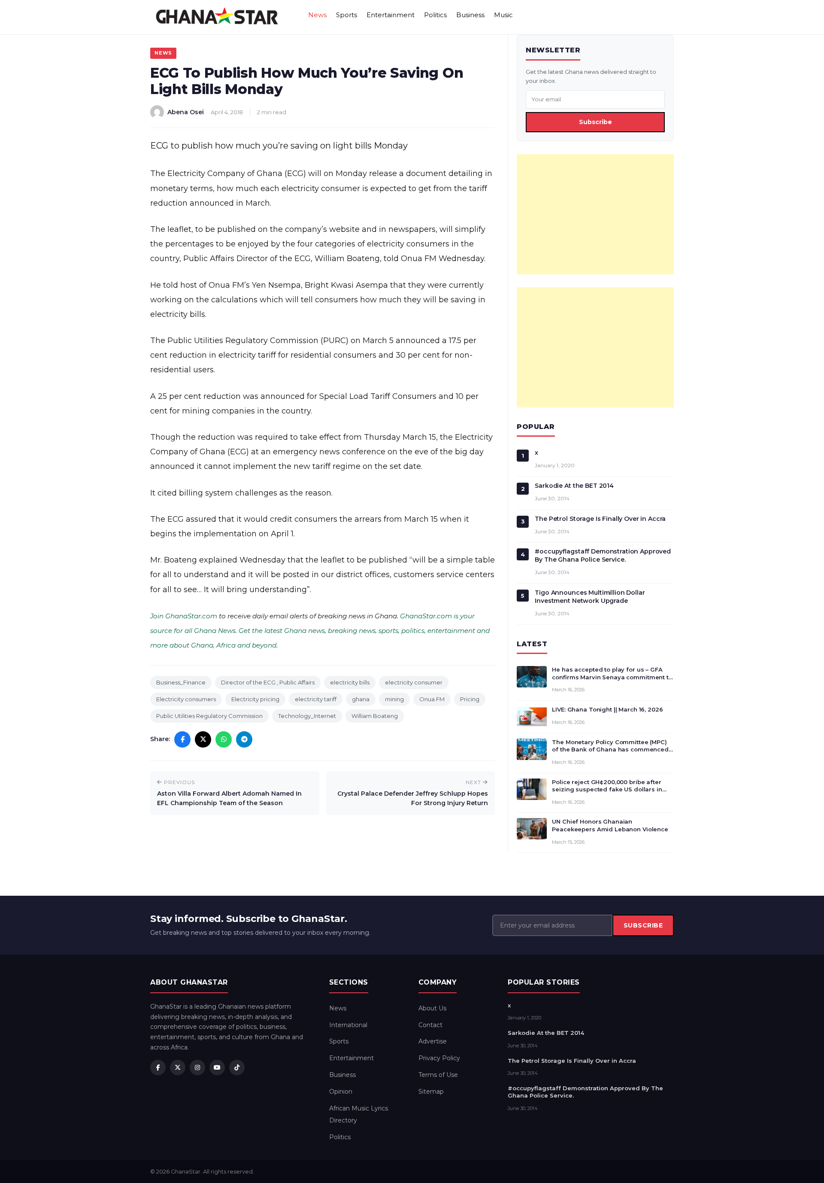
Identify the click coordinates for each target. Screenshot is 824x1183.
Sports (346, 15)
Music (503, 15)
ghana (361, 699)
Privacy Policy (439, 1058)
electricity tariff (315, 699)
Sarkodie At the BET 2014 (574, 486)
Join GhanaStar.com (183, 616)
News (317, 15)
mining (394, 699)
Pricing (469, 699)
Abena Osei (185, 112)
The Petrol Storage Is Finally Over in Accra (600, 519)
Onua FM (432, 699)
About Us (432, 1008)
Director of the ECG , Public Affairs (268, 682)
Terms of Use (438, 1075)
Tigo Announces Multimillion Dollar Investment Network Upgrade (590, 597)
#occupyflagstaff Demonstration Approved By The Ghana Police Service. (603, 555)
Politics (435, 15)
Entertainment (391, 15)
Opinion (340, 1091)
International (348, 1025)
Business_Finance (181, 682)
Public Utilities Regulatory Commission (209, 715)
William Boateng (374, 715)
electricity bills (350, 682)
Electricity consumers (186, 699)
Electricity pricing (255, 699)
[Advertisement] (595, 214)
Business (470, 15)
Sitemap (431, 1091)
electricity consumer (413, 682)
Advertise (432, 1041)
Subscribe (595, 122)
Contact (430, 1025)
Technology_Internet (307, 715)
